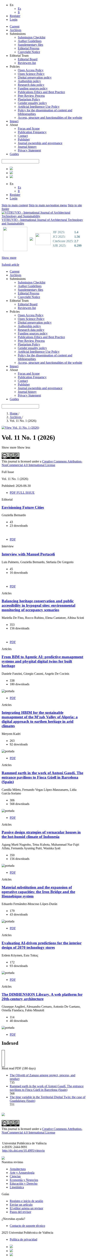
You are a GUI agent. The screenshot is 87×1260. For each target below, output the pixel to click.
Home (14, 413)
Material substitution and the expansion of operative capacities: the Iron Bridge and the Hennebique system (38, 891)
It (19, 12)
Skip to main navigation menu (48, 205)
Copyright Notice (29, 52)
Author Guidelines (29, 41)
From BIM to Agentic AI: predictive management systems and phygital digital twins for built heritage (42, 661)
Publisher (24, 139)
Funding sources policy (33, 88)
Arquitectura (18, 1169)
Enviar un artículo (21, 1204)
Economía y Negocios (24, 1180)
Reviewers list (27, 63)
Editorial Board (27, 59)
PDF (13, 539)
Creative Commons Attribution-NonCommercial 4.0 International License (42, 463)
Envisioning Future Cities (23, 507)
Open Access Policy (31, 70)
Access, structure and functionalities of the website (50, 117)
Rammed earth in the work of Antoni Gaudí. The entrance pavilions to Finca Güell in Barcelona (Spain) (42, 777)
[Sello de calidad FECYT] (15, 250)
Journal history (27, 146)
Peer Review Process (31, 95)
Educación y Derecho (23, 1183)
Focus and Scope (29, 128)
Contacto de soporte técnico (27, 1225)
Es (19, 8)
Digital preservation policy (35, 77)
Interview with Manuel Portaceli (28, 554)
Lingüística (17, 1187)
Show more (9, 257)
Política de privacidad (23, 1239)
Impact (14, 121)
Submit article (10, 264)
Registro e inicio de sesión (26, 1201)
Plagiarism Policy (29, 99)
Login (13, 19)
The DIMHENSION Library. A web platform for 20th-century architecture (42, 996)
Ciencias (15, 1176)
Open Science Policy (31, 74)
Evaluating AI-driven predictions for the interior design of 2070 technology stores (42, 945)
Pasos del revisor (20, 1212)
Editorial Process (28, 48)
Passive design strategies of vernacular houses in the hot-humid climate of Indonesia (41, 834)
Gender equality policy (32, 103)
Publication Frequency (32, 132)
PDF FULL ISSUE (22, 492)
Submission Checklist (31, 37)
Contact (23, 136)
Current (14, 26)
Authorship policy (29, 81)
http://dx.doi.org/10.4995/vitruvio (23, 1150)
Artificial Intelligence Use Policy (38, 106)
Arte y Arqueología (22, 1172)
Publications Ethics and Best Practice (41, 92)
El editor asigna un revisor (26, 1208)
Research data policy (31, 84)
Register (15, 16)
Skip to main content (15, 205)
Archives (15, 30)
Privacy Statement (29, 150)
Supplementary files (30, 44)
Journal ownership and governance (40, 143)
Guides (14, 154)
